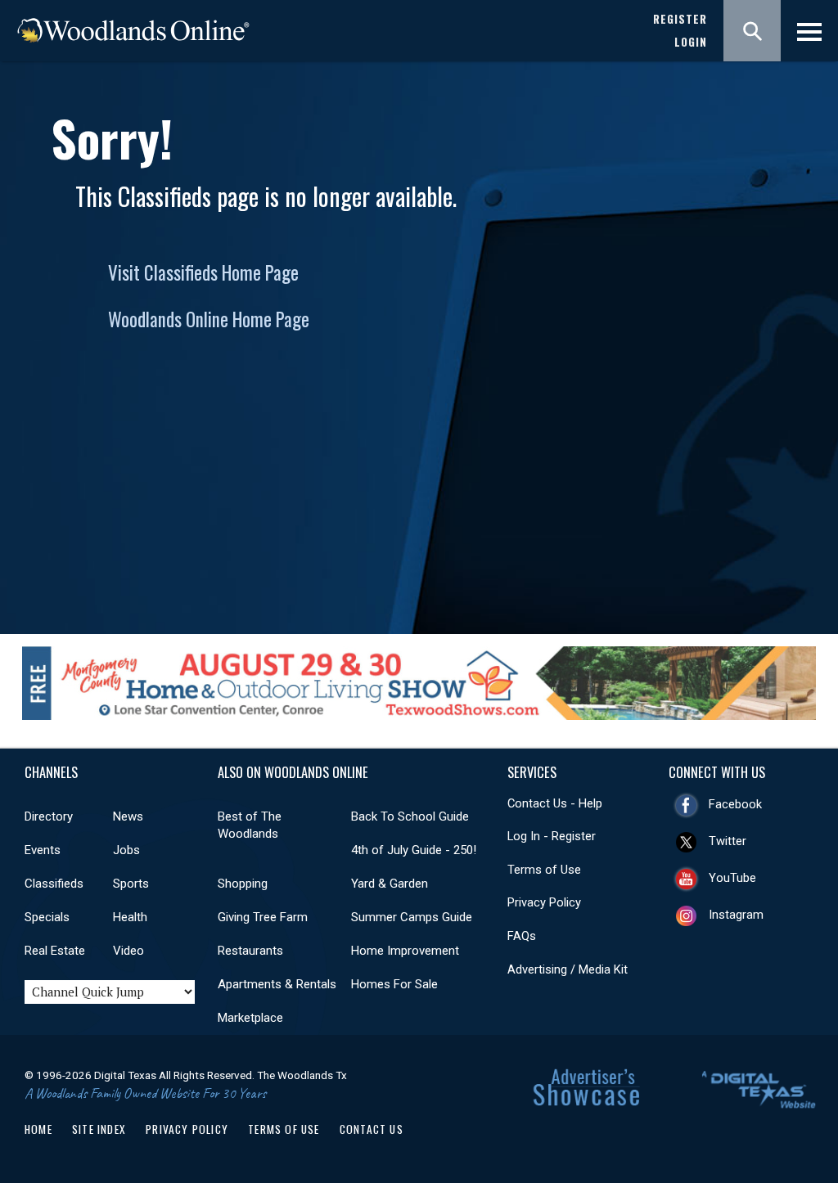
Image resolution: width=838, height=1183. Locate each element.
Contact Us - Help (554, 803)
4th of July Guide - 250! (413, 850)
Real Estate (55, 950)
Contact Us (371, 1129)
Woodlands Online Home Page (208, 319)
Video (128, 950)
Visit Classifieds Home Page (203, 272)
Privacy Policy (544, 902)
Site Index (99, 1129)
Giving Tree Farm (263, 917)
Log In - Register (551, 836)
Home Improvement (405, 950)
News (128, 816)
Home (38, 1129)
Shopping (243, 883)
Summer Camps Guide (411, 917)
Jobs (126, 850)
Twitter (727, 841)
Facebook (735, 804)
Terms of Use (544, 869)
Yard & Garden (389, 883)
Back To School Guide (410, 816)
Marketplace (250, 1017)
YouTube (732, 877)
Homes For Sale (394, 984)
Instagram (736, 914)
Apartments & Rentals (277, 984)
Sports (131, 883)
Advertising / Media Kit (567, 969)
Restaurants (250, 950)
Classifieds (54, 883)
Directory (49, 816)
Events (43, 850)
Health (130, 917)
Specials (47, 917)
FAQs (521, 936)
